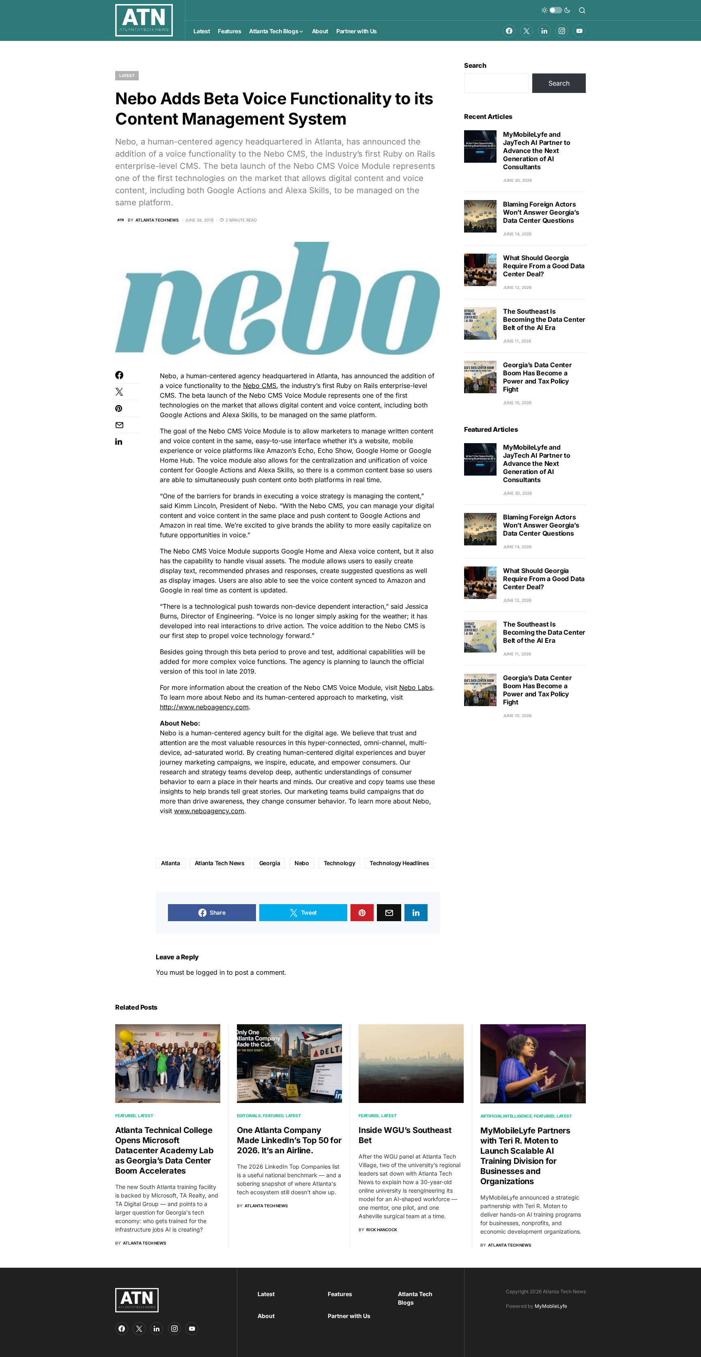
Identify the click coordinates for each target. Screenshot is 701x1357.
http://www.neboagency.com (204, 707)
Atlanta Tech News (220, 862)
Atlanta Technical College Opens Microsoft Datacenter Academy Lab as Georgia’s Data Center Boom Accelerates (164, 1150)
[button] (555, 10)
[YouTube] (579, 31)
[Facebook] (509, 31)
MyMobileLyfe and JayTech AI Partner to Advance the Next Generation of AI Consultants (536, 150)
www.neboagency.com (209, 811)
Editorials (249, 1115)
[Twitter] (526, 31)
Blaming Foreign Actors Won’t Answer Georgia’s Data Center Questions (541, 212)
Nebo (302, 862)
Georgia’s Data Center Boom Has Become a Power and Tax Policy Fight (537, 377)
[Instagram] (561, 31)
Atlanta (170, 862)
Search (475, 65)
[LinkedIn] (544, 31)
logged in (210, 972)
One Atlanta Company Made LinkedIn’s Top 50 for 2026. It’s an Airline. (289, 1140)
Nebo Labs (415, 687)
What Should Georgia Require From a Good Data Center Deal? (544, 266)
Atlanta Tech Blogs (415, 1298)
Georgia (269, 862)
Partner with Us (349, 1315)
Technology (339, 862)
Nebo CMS (259, 385)
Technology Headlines (399, 862)
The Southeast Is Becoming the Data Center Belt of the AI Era (544, 319)
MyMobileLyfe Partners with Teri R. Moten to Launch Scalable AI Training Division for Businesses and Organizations (525, 1156)
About (266, 1315)
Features (369, 1115)
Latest (127, 75)
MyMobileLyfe (551, 1306)
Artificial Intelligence (505, 1116)
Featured (125, 1115)
